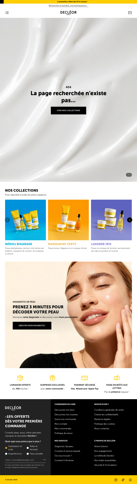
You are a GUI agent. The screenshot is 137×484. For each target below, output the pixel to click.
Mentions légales (102, 419)
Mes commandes (63, 428)
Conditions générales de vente (109, 410)
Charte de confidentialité (106, 414)
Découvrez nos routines (66, 414)
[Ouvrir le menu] (9, 13)
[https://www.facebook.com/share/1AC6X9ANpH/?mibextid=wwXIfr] (130, 479)
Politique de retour (64, 433)
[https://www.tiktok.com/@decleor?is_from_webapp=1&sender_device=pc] (123, 479)
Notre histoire (101, 446)
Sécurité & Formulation (105, 465)
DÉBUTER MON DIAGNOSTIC (32, 325)
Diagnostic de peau (64, 446)
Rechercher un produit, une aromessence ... (68, 5)
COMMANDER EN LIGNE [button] (65, 404)
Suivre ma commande (65, 419)
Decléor (10, 480)
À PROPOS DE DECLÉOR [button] (104, 441)
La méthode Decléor (104, 455)
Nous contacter (101, 428)
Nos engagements (103, 451)
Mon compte (61, 424)
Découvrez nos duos (65, 410)
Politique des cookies (104, 424)
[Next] (129, 219)
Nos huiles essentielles (105, 460)
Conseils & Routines (64, 460)
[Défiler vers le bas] (68, 177)
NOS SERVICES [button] (61, 441)
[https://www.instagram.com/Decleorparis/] (115, 479)
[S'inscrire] (43, 459)
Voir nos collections (68, 110)
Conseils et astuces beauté (67, 451)
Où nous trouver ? (63, 455)
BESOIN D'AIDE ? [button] (101, 404)
